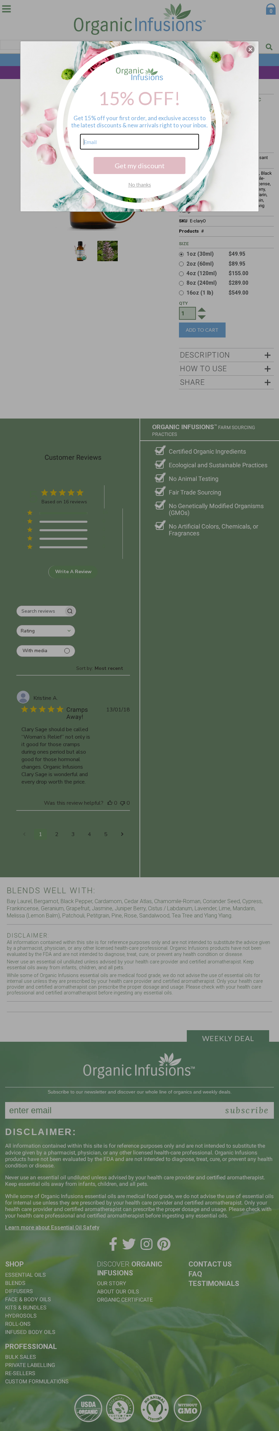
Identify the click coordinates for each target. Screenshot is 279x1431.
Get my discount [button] (140, 165)
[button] (250, 49)
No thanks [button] (139, 185)
